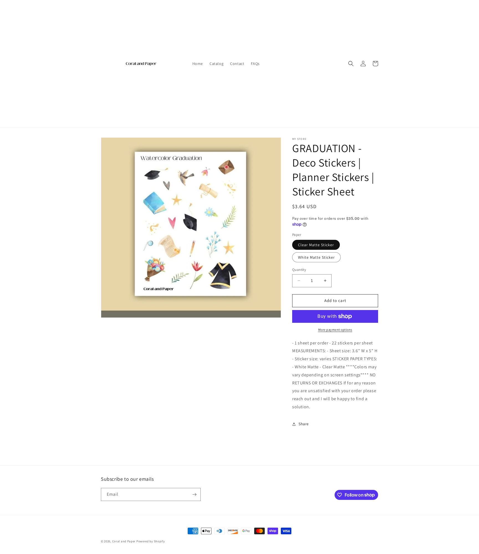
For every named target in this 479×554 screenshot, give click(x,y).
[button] (351, 63)
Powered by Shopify (150, 541)
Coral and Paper (124, 541)
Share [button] (304, 423)
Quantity (299, 269)
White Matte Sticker (316, 257)
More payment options (335, 330)
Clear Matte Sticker (316, 244)
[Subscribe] (194, 494)
